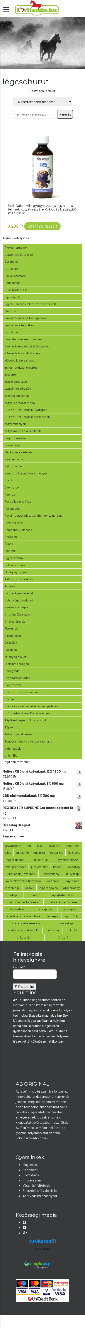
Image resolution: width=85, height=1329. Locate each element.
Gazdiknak (12, 332)
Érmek (9, 544)
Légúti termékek (16, 438)
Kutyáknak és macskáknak (23, 431)
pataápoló (70, 909)
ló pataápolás (48, 888)
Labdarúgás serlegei (19, 600)
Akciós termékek (16, 247)
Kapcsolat (30, 1170)
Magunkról (30, 1164)
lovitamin (53, 881)
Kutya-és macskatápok (20, 403)
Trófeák (10, 586)
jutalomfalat (39, 867)
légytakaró (72, 881)
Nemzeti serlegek (16, 607)
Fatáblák (11, 649)
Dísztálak (11, 642)
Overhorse (12, 487)
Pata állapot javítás (18, 501)
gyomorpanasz (68, 859)
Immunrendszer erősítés (21, 367)
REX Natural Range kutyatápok (26, 409)
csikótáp (54, 845)
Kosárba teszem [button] (42, 226)
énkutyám (24, 937)
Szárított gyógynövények (22, 692)
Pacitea (10, 494)
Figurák (10, 551)
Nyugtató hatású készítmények (26, 473)
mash (34, 895)
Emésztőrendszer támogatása (25, 318)
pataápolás (45, 909)
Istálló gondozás (16, 381)
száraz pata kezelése (26, 923)
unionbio (72, 930)
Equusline (56, 852)
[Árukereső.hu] (42, 1242)
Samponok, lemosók (18, 530)
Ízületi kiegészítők (17, 395)
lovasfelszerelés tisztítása (23, 881)
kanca (57, 867)
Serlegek (11, 536)
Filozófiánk (31, 1175)
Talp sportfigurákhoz (19, 579)
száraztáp (66, 923)
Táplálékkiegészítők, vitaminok (26, 720)
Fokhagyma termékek (19, 325)
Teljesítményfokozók (18, 734)
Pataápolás (12, 508)
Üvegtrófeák (13, 685)
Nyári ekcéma (14, 459)
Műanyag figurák (16, 572)
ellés (8, 852)
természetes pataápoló (22, 930)
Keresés (65, 114)
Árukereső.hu (42, 1249)
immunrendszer (15, 867)
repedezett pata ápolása (23, 916)
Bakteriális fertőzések (19, 254)
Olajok (9, 480)
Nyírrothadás (13, 466)
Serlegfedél (12, 671)
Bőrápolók (12, 261)
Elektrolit (11, 311)
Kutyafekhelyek (15, 424)
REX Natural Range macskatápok (27, 417)
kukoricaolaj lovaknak (20, 874)
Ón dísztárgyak (15, 621)
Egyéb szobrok (14, 558)
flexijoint (74, 852)
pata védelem (17, 909)
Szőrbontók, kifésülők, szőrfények (27, 713)
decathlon (73, 845)
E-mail (19, 967)
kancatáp (73, 867)
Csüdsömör (12, 282)
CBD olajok (12, 268)
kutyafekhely (51, 874)
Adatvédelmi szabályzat (40, 1196)
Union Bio (11, 755)
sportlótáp (72, 916)
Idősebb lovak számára (20, 360)
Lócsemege (12, 445)
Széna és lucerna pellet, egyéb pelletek (31, 706)
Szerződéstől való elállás (40, 1190)
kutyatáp (72, 874)
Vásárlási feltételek (36, 1185)
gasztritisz (41, 859)
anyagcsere (13, 845)
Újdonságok (13, 748)
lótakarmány (71, 888)
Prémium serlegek (17, 663)
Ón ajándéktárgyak (18, 614)
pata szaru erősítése (63, 902)
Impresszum (32, 1180)
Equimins (39, 852)
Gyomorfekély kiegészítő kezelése (27, 346)
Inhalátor (11, 374)
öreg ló (63, 937)
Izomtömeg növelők (18, 388)
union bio (52, 930)
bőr (29, 845)
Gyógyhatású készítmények (23, 339)
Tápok (9, 727)
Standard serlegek (17, 678)
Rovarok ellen (14, 522)
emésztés (22, 852)
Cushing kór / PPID (17, 290)
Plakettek (11, 628)
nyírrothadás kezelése (23, 902)
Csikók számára (15, 276)
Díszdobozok (13, 635)
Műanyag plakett (16, 657)
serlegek (52, 916)
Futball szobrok (15, 565)
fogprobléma (15, 859)
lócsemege (12, 888)
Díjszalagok (12, 297)
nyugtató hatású (63, 895)
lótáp (13, 895)
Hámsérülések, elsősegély (22, 353)
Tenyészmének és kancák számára (28, 741)
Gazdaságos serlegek (19, 593)
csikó (39, 845)
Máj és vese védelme (18, 452)
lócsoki (29, 888)
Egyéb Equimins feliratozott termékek (30, 304)
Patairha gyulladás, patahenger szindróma (34, 515)
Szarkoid (10, 699)
